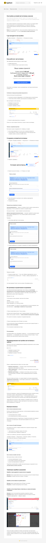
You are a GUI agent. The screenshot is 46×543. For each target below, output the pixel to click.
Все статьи (6, 9)
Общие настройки (13, 9)
